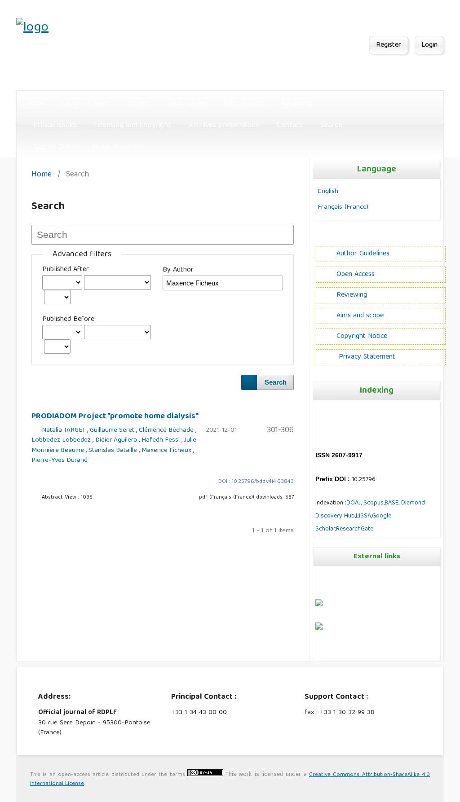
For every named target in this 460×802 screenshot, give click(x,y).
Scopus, (373, 503)
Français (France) (343, 207)
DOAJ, (354, 503)
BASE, (393, 503)
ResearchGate (354, 529)
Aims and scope (360, 316)
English (328, 191)
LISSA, (364, 516)
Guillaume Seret (113, 430)
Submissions (243, 103)
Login (429, 45)
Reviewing (297, 103)
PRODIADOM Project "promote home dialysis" (115, 416)
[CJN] (316, 652)
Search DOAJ (54, 146)
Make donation (116, 146)
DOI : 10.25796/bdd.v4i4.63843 (256, 482)
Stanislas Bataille (113, 450)
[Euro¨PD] (319, 605)
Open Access (355, 274)
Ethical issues (55, 125)
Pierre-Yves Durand (59, 460)
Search (331, 125)
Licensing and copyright (132, 125)
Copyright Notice (361, 336)
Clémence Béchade (167, 430)
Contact (290, 125)
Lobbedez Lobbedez (62, 440)
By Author (178, 270)
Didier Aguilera (117, 440)
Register (388, 45)
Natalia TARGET (64, 430)
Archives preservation (224, 125)
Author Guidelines (362, 254)
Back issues (187, 103)
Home (35, 103)
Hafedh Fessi (161, 440)
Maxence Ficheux (167, 450)
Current (138, 103)
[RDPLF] (319, 628)
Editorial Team (85, 103)
